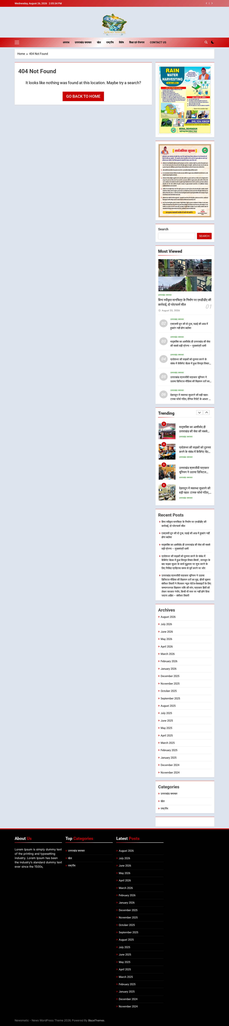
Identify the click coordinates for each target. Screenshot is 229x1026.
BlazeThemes (96, 1020)
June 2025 (167, 720)
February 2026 (169, 661)
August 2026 (168, 616)
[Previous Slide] (206, 3)
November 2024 (170, 772)
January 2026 (168, 668)
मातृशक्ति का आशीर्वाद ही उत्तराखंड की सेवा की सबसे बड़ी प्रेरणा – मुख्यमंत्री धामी (194, 431)
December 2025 (170, 676)
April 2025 (167, 735)
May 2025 (166, 728)
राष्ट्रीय (110, 42)
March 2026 (168, 654)
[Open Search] (206, 42)
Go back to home (83, 96)
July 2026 (166, 624)
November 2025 (170, 683)
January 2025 (168, 757)
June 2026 (167, 631)
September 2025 (170, 698)
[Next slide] (211, 3)
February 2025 (169, 750)
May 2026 (166, 639)
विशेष (121, 42)
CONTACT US (158, 42)
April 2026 (167, 646)
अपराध (66, 42)
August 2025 (168, 705)
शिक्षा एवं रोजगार (137, 42)
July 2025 (166, 713)
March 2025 (168, 742)
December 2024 (170, 765)
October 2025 (169, 691)
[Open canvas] (17, 42)
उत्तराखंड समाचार (83, 42)
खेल (99, 42)
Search (163, 229)
